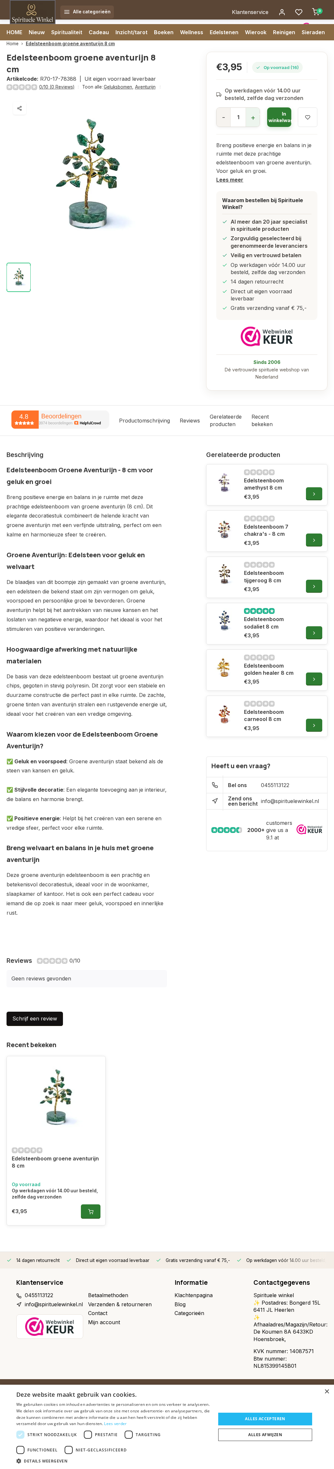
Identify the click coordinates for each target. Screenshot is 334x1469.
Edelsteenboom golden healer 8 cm (269, 669)
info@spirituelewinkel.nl (290, 801)
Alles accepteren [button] (265, 1418)
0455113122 (275, 785)
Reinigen (284, 32)
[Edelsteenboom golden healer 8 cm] (224, 668)
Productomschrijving (144, 420)
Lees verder (115, 1423)
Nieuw (37, 32)
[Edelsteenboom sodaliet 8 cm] (224, 621)
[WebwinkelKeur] (267, 336)
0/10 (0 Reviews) (56, 87)
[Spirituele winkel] (32, 12)
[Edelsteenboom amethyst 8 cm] (224, 482)
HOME (14, 32)
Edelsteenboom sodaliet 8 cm (264, 623)
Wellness (191, 32)
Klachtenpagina (194, 1295)
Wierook (255, 32)
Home (13, 43)
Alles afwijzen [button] (265, 1434)
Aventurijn (145, 87)
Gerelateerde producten (226, 420)
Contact (97, 1313)
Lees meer (229, 179)
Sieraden (313, 32)
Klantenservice (250, 12)
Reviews (190, 420)
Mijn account (104, 1322)
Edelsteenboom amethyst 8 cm (264, 484)
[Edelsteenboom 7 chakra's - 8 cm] (224, 529)
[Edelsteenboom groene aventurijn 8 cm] (56, 1098)
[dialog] (167, 1427)
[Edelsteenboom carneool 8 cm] (224, 714)
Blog (180, 1304)
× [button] (326, 1391)
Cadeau (99, 32)
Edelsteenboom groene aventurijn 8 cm (70, 43)
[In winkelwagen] (90, 1211)
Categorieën (189, 1313)
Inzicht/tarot (131, 32)
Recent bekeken (262, 420)
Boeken (164, 32)
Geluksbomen (118, 87)
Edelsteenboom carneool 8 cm (264, 715)
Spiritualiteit (66, 32)
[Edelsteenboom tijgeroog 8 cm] (224, 575)
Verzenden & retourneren (120, 1304)
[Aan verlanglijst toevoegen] (95, 1066)
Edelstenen (224, 32)
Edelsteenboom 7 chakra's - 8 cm (266, 530)
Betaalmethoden (108, 1295)
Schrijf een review (34, 1018)
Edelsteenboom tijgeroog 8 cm (264, 576)
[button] (113, 1461)
